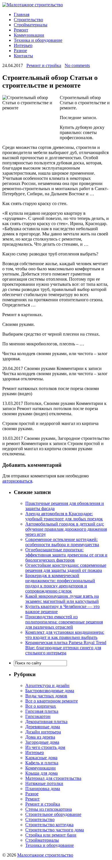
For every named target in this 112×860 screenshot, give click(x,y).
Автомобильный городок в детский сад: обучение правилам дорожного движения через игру (66, 529)
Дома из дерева (40, 737)
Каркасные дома (41, 757)
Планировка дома (42, 788)
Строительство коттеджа (49, 824)
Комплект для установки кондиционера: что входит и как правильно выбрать (64, 635)
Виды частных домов (46, 695)
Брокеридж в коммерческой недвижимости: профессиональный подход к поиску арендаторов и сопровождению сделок (60, 583)
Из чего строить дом (45, 747)
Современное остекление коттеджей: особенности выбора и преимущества (62, 542)
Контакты (23, 55)
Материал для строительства (53, 778)
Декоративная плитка (46, 721)
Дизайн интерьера (43, 731)
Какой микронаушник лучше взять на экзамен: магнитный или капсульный (62, 599)
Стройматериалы (30, 24)
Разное (20, 50)
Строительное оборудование (53, 814)
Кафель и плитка (41, 762)
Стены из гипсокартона (48, 809)
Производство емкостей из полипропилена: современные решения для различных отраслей (64, 621)
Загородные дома (42, 742)
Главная (21, 14)
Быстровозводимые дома (49, 690)
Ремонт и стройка (43, 65)
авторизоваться (17, 481)
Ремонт (21, 29)
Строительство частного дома (54, 829)
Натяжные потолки (44, 783)
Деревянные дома (42, 726)
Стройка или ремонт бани (50, 835)
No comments (77, 65)
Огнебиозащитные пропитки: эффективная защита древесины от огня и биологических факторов (66, 554)
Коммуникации (29, 35)
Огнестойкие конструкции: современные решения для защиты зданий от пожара (65, 568)
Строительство (28, 19)
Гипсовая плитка (41, 711)
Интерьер (23, 45)
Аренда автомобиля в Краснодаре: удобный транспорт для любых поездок (64, 516)
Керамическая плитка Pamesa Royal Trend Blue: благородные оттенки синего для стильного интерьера (65, 647)
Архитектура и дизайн (47, 685)
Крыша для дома (41, 773)
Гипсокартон (38, 716)
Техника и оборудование (38, 40)
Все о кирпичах (40, 706)
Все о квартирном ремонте (51, 700)
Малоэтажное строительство (45, 855)
